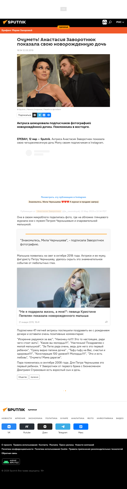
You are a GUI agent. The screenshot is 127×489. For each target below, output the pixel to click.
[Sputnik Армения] (15, 24)
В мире (64, 418)
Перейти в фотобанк (52, 109)
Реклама (53, 444)
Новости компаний (84, 444)
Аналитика (77, 418)
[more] (106, 322)
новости (7, 418)
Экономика (35, 418)
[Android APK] (11, 461)
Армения (34, 377)
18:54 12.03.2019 (25, 50)
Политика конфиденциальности (17, 449)
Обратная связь (9, 453)
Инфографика (105, 418)
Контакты (43, 444)
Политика (51, 418)
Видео (120, 418)
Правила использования (25, 444)
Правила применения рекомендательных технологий (96, 449)
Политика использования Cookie (51, 449)
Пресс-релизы (66, 444)
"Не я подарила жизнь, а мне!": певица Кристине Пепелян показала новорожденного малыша (57, 313)
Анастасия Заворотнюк (49, 211)
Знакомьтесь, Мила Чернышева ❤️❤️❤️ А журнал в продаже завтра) (64, 202)
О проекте (7, 444)
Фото (90, 418)
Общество (22, 377)
